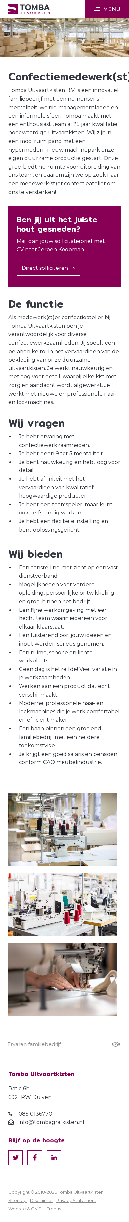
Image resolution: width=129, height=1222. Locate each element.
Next (109, 1045)
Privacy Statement (76, 1200)
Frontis (53, 1208)
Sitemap (17, 1200)
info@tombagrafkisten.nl (51, 1122)
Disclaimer (41, 1200)
